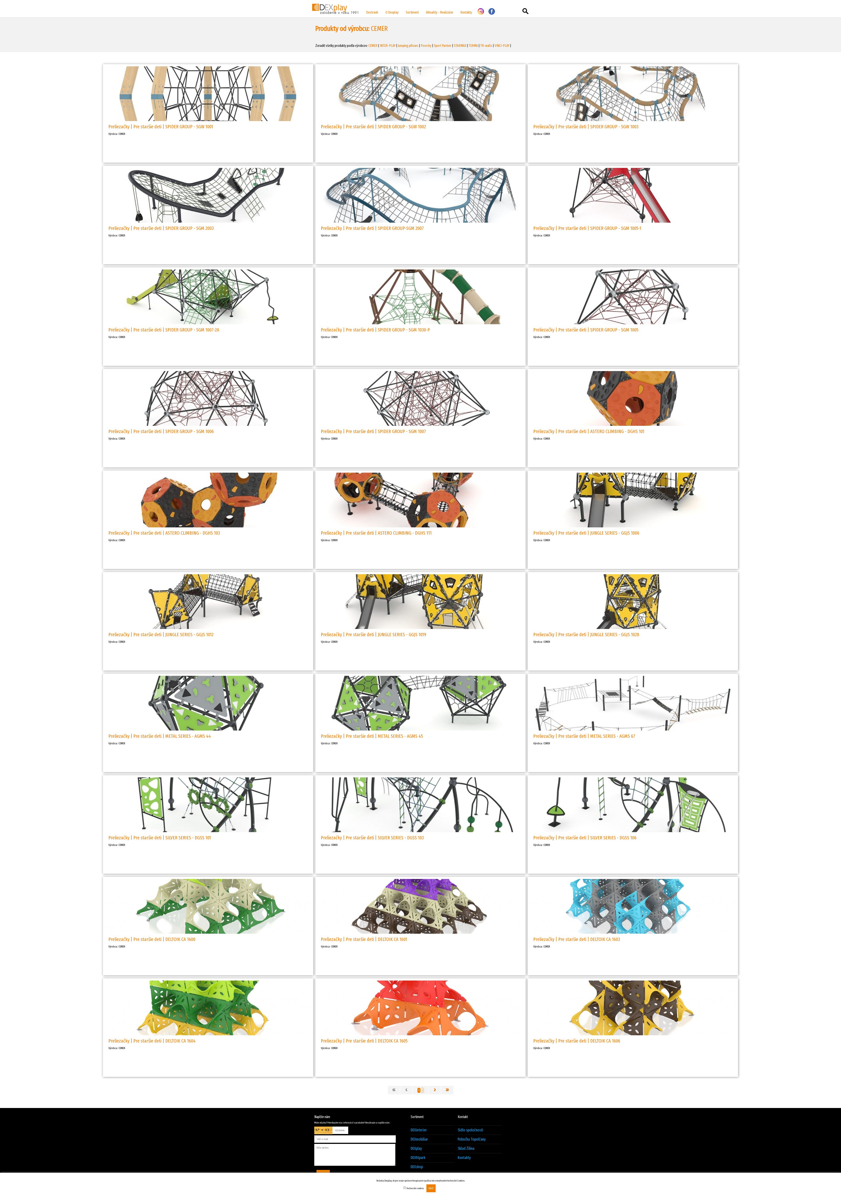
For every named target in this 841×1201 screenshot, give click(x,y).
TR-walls (486, 46)
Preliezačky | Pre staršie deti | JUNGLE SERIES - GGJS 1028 (586, 634)
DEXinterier (419, 1130)
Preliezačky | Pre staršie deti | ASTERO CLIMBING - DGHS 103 (164, 533)
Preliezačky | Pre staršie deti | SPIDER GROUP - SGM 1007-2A (163, 330)
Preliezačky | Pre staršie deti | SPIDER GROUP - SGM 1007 (373, 431)
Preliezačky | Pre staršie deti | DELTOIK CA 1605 (364, 1041)
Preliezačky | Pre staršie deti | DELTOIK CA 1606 (576, 1041)
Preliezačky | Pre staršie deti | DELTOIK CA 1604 (152, 1041)
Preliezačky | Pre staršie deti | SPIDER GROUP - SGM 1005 (585, 330)
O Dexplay (392, 12)
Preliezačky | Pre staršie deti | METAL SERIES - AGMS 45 (372, 736)
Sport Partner (442, 46)
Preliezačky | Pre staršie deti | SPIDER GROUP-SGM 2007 (372, 228)
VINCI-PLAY (502, 46)
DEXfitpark (418, 1157)
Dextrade (372, 12)
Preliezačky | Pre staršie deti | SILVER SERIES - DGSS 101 (159, 838)
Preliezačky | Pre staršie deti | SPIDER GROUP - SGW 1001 (160, 127)
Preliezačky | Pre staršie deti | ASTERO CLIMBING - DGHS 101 (588, 431)
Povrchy (426, 46)
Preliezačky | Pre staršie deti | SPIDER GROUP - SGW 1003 (585, 127)
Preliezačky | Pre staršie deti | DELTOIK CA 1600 (151, 939)
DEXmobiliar (419, 1139)
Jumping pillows (408, 46)
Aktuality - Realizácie (439, 12)
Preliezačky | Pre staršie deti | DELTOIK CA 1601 (364, 939)
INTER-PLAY (388, 46)
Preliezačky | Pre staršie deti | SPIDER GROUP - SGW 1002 (373, 127)
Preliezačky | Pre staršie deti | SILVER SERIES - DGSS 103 (372, 838)
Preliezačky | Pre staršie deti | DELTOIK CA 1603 (576, 939)
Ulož (431, 1188)
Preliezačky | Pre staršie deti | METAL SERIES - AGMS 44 (159, 736)
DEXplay (416, 1148)
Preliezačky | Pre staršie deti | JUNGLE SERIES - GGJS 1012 (161, 634)
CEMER (372, 46)
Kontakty (466, 12)
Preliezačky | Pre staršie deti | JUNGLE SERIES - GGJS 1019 (373, 634)
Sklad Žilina (466, 1148)
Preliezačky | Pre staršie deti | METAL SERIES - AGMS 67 (584, 736)
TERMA (473, 46)
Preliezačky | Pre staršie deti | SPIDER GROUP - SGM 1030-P (375, 330)
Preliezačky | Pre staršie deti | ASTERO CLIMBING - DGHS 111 (376, 533)
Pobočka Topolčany (472, 1139)
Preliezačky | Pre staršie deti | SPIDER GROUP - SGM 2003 (161, 228)
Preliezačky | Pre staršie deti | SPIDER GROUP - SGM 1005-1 (587, 228)
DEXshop (417, 1167)
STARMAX (460, 46)
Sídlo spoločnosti (470, 1130)
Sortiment (412, 12)
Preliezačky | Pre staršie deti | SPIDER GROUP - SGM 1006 (161, 431)
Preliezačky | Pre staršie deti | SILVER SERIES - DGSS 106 (584, 838)
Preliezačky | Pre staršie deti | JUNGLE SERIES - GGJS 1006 (586, 533)
